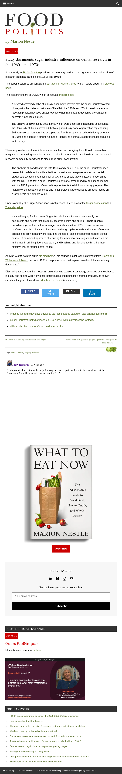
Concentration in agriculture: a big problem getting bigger (38, 746)
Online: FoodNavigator (21, 643)
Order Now (61, 548)
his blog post (46, 256)
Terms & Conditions (25, 770)
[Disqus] (61, 399)
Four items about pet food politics (26, 721)
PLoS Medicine (31, 72)
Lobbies (19, 352)
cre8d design (90, 770)
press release (66, 94)
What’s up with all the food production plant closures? (36, 761)
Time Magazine (14, 207)
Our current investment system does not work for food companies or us (45, 736)
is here (37, 650)
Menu (10, 3)
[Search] (117, 3)
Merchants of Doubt (52, 280)
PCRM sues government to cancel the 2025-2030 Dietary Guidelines (44, 716)
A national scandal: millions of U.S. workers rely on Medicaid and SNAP (45, 741)
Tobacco (35, 352)
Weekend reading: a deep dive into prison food (33, 731)
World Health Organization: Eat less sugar (27, 339)
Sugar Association (96, 203)
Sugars (27, 352)
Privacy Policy (8, 770)
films (13, 352)
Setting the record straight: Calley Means (30, 751)
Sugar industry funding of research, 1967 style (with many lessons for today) (52, 320)
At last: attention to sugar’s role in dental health (36, 326)
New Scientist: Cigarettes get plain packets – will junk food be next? (90, 341)
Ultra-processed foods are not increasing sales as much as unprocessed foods (49, 756)
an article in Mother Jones (61, 83)
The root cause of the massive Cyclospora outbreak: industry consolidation (47, 726)
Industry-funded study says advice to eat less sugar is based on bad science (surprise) (58, 313)
